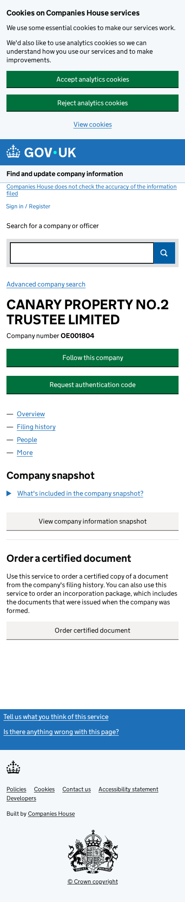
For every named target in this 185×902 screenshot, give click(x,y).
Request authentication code (92, 385)
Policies (16, 789)
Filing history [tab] (36, 427)
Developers (21, 798)
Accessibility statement (128, 789)
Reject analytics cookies (92, 103)
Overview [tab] (31, 414)
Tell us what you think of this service (55, 717)
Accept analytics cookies (92, 79)
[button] (74, 493)
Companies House (51, 813)
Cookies (44, 789)
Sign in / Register (28, 206)
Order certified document (92, 630)
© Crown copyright (93, 881)
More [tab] (25, 452)
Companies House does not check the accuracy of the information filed (91, 190)
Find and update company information (64, 174)
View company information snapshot (109, 521)
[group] (92, 494)
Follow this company (92, 357)
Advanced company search (46, 284)
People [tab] (27, 440)
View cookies (93, 124)
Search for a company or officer (52, 226)
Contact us (76, 789)
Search (164, 253)
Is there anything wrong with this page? (61, 732)
